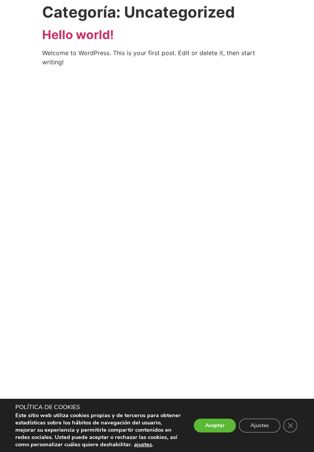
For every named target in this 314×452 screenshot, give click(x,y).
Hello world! (78, 34)
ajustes (143, 444)
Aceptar (214, 425)
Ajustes (259, 425)
